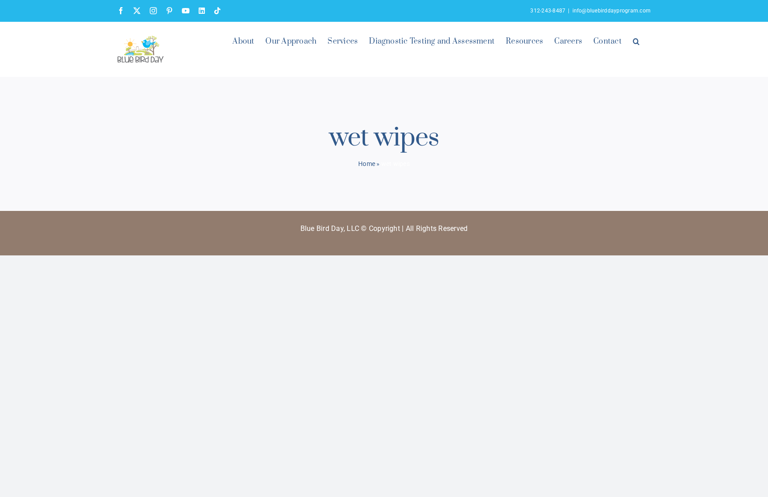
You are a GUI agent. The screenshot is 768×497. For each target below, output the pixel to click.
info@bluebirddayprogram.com (611, 11)
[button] (636, 40)
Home (366, 163)
